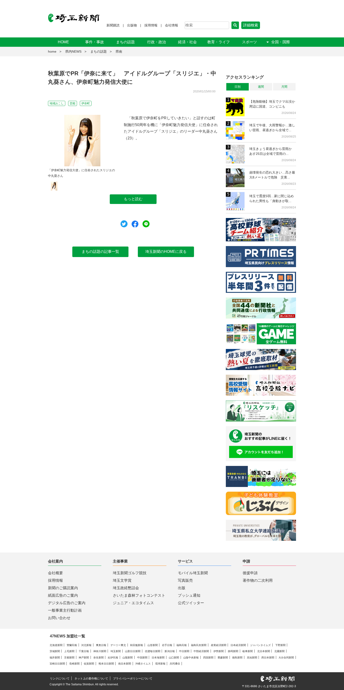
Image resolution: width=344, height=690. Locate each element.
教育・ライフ (218, 42)
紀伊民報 (113, 657)
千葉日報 (84, 651)
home (52, 51)
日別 (237, 86)
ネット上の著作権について (91, 678)
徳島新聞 (237, 657)
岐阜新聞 (247, 651)
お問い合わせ (59, 618)
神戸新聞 (84, 657)
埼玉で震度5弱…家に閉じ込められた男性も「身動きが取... (271, 198)
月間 (284, 86)
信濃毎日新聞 (152, 651)
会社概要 (55, 573)
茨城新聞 (55, 651)
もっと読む (133, 199)
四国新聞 (208, 657)
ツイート (124, 223)
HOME (63, 42)
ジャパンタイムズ (260, 645)
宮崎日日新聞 (57, 663)
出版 (181, 588)
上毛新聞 (69, 651)
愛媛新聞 (223, 657)
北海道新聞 (56, 645)
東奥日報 (101, 645)
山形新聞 (152, 645)
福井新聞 (55, 657)
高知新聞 (252, 657)
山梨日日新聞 (132, 651)
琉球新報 (160, 663)
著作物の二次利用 (258, 580)
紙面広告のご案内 (63, 595)
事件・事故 (94, 42)
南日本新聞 (124, 663)
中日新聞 (184, 651)
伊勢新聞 (218, 651)
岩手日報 (167, 645)
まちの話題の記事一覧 (100, 252)
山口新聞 (174, 657)
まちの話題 (125, 42)
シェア (135, 224)
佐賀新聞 (89, 663)
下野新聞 (280, 645)
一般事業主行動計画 (65, 610)
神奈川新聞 (99, 651)
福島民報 (181, 645)
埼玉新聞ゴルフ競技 (129, 573)
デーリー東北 (118, 645)
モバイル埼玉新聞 (193, 573)
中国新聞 (142, 657)
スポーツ (249, 42)
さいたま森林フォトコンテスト (139, 595)
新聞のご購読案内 (63, 588)
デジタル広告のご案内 (66, 603)
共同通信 (175, 663)
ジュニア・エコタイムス (133, 603)
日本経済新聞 (238, 645)
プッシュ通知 (189, 595)
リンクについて (60, 678)
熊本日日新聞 (106, 663)
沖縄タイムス (143, 663)
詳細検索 (250, 25)
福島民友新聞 (198, 645)
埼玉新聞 (115, 651)
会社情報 (171, 25)
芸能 (72, 103)
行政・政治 (156, 42)
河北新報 (86, 645)
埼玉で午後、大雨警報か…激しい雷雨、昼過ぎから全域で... (272, 127)
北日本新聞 (263, 651)
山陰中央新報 (191, 657)
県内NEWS (73, 51)
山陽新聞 (127, 657)
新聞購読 (113, 25)
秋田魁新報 (136, 645)
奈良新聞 (98, 657)
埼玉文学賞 (122, 580)
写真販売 (185, 580)
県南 (119, 51)
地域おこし (57, 103)
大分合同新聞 (286, 657)
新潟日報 (170, 651)
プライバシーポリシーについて (132, 678)
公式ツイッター (191, 603)
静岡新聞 (233, 651)
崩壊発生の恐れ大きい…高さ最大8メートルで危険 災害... (272, 175)
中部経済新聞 (201, 651)
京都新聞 (69, 657)
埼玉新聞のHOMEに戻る (166, 252)
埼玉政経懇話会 (126, 588)
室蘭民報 (72, 645)
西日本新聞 (267, 657)
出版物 (132, 25)
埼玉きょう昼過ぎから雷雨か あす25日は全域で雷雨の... (272, 151)
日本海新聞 (158, 657)
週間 (261, 86)
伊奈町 (85, 103)
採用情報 (150, 25)
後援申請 (250, 573)
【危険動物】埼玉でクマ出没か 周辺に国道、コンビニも (272, 104)
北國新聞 (279, 651)
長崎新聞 (74, 663)
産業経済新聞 (218, 645)
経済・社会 (187, 42)
